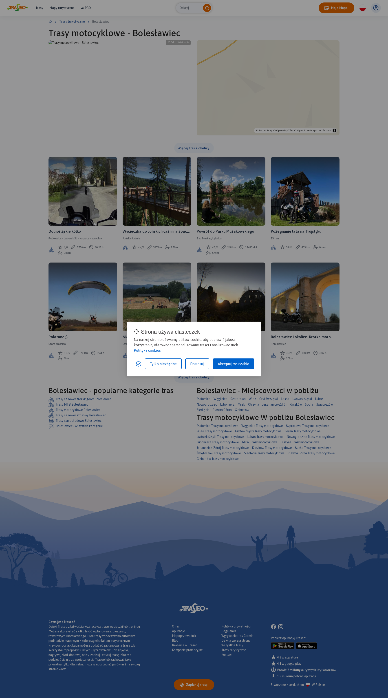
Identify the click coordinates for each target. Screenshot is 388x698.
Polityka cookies (147, 350)
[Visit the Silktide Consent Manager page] (138, 364)
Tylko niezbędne (163, 364)
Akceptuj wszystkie (233, 364)
